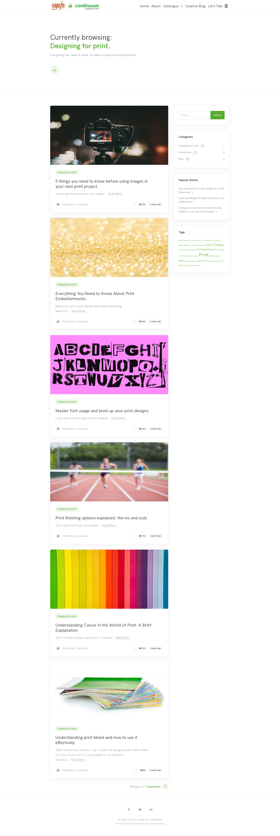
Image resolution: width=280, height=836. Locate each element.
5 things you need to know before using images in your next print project (101, 184)
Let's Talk (215, 6)
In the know (187, 152)
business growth (198, 245)
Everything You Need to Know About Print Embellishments (94, 296)
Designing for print (66, 172)
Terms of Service (123, 823)
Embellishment (206, 249)
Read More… (116, 194)
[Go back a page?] (165, 786)
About (156, 6)
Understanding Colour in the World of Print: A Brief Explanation (103, 627)
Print (204, 255)
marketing (182, 256)
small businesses (191, 261)
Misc (183, 159)
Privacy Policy (158, 823)
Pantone (190, 256)
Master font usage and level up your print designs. (102, 410)
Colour (219, 245)
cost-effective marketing (188, 250)
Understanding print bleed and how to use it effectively (96, 740)
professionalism (215, 256)
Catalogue (171, 6)
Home (144, 6)
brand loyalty (216, 240)
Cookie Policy (141, 823)
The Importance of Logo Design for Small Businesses (201, 190)
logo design (220, 250)
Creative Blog (195, 6)
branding (207, 240)
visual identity (195, 265)
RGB (181, 260)
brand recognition (185, 245)
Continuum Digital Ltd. (138, 819)
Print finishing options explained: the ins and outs (101, 517)
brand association (185, 240)
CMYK (209, 245)
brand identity (197, 240)
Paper (196, 256)
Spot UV (202, 260)
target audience (214, 261)
